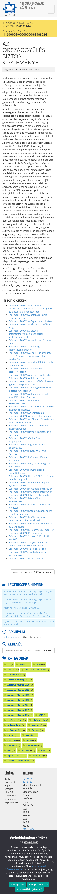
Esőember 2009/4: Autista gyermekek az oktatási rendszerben (30, 389)
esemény (36, 725)
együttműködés (15, 720)
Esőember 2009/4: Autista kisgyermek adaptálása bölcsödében (28, 395)
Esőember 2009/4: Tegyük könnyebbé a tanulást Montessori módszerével (29, 544)
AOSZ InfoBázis (14, 674)
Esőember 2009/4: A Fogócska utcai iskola (30, 321)
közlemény (31, 745)
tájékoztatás (13, 755)
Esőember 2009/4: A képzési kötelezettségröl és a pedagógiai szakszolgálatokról (26, 334)
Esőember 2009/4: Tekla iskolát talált (28, 548)
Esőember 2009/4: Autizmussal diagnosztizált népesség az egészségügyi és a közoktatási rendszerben (30, 308)
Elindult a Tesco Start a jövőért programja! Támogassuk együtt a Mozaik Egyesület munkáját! (29, 601)
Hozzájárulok (17, 884)
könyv (29, 740)
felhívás (35, 730)
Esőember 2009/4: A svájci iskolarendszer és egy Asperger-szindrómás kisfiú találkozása (30, 356)
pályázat (26, 750)
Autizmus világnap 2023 (18, 700)
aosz (9, 669)
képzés (11, 735)
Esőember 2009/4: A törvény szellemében (30, 374)
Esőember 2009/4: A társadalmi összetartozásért (25, 370)
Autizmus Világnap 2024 (18, 705)
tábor (43, 750)
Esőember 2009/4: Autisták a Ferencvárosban (24, 402)
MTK (9, 750)
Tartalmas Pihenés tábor (18, 760)
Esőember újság (15, 730)
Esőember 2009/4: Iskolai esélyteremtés (30, 495)
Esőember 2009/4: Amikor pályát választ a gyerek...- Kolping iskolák (31, 383)
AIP (8, 664)
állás (39, 664)
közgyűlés (12, 745)
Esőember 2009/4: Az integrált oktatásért (30, 416)
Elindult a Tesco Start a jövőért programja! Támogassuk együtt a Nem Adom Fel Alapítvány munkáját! (29, 593)
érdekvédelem (14, 725)
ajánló (22, 664)
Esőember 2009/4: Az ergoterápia (26, 412)
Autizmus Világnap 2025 (18, 710)
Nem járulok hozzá (38, 884)
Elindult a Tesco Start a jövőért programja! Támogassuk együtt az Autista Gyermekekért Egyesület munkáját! (29, 614)
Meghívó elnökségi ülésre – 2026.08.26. (22, 608)
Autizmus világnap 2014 (18, 679)
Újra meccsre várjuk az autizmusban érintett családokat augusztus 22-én (29, 623)
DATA (41, 715)
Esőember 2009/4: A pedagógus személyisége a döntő (25, 348)
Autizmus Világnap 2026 (18, 715)
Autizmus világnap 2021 (18, 689)
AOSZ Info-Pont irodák (35, 669)
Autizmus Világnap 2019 (18, 684)
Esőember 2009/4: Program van (25, 532)
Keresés (48, 650)
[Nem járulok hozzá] (53, 862)
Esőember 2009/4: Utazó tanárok (26, 558)
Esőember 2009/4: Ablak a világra (26, 378)
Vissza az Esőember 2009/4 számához (33, 572)
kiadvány (11, 740)
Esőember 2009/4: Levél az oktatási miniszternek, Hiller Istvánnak (27, 519)
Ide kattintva (9, 637)
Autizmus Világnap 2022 (18, 694)
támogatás (37, 755)
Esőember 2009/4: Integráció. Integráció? (30, 488)
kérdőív (29, 735)
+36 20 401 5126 (27, 780)
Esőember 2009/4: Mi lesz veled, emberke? (31, 529)
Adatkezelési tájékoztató (29, 889)
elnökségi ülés (40, 720)
